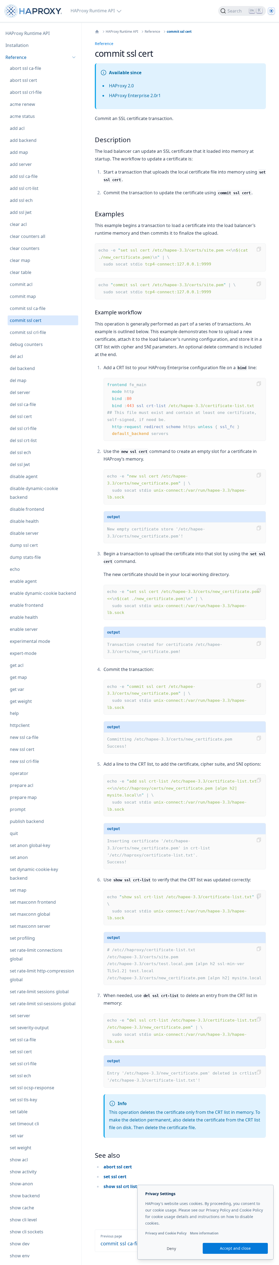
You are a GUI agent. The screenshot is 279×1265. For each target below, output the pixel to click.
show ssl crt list (120, 1186)
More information (204, 1233)
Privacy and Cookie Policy (166, 1233)
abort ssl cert (118, 1167)
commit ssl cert (179, 31)
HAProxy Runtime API (122, 31)
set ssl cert (115, 1177)
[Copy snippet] (259, 249)
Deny (171, 1248)
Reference (152, 31)
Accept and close (235, 1248)
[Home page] (34, 11)
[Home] (97, 31)
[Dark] (271, 11)
